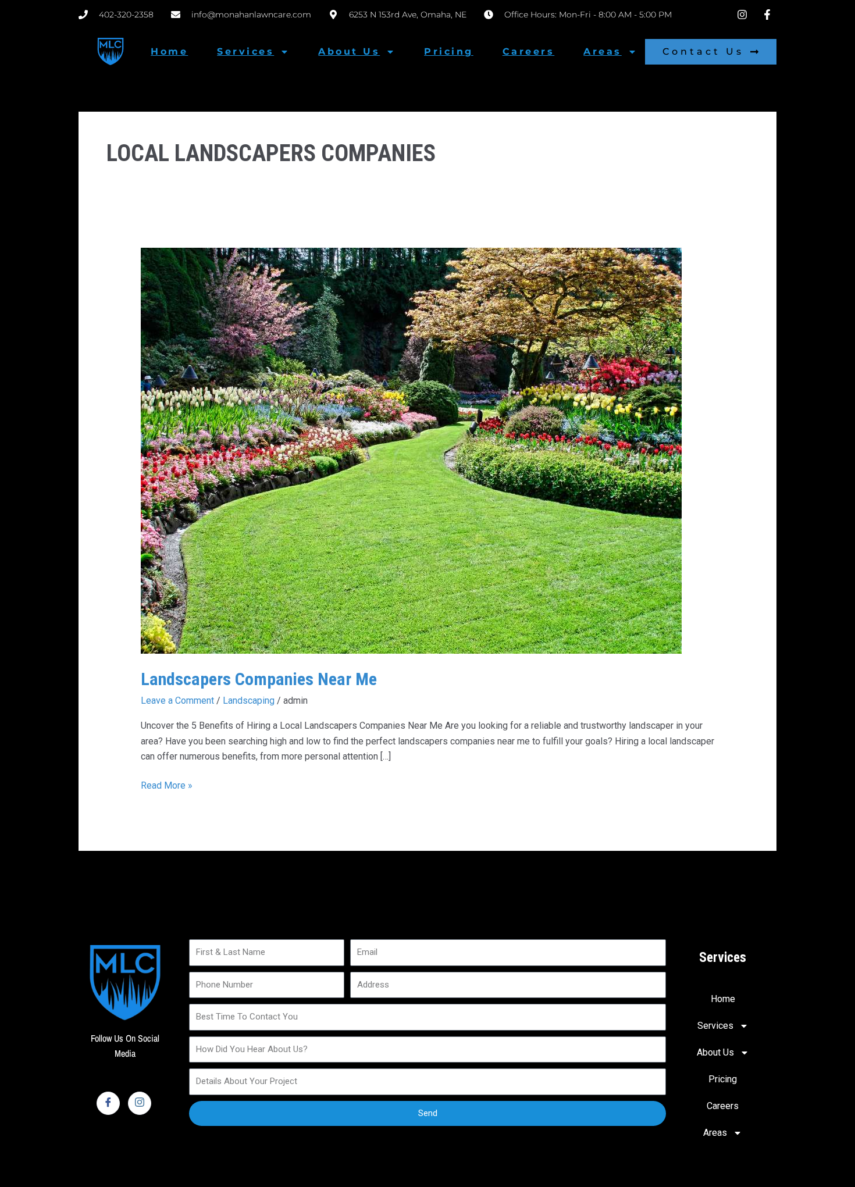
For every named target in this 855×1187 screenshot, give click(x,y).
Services (245, 51)
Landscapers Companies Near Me (259, 679)
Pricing (448, 51)
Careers (529, 51)
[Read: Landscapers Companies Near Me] (411, 449)
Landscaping (249, 700)
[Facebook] (108, 1103)
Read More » (167, 784)
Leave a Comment (177, 700)
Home (169, 51)
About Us (349, 51)
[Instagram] (139, 1103)
